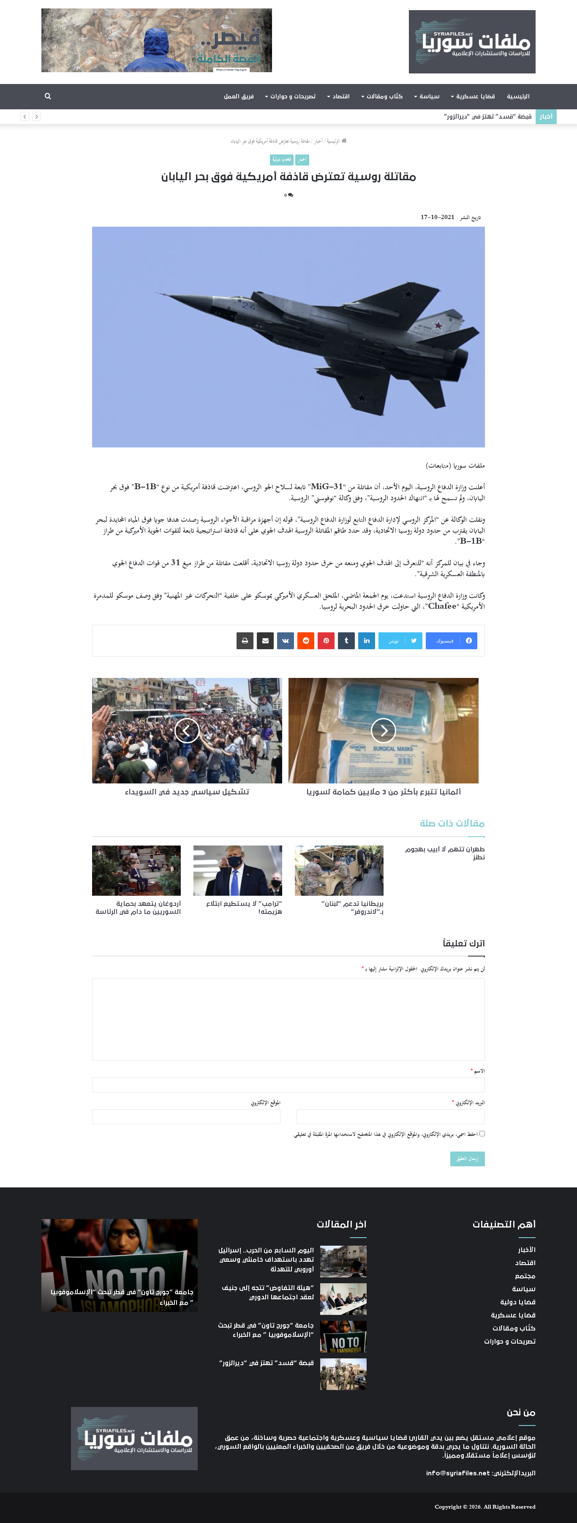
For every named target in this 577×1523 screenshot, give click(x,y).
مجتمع (525, 1276)
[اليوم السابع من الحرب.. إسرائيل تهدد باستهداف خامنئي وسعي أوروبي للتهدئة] (343, 1261)
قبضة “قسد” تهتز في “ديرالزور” (487, 116)
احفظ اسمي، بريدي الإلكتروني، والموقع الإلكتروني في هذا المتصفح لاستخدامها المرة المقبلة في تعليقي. (385, 1135)
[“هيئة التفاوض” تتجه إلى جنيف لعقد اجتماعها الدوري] (343, 1299)
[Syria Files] (472, 41)
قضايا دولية (281, 159)
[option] (119, 1265)
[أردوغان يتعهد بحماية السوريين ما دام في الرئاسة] (136, 870)
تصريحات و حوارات (293, 96)
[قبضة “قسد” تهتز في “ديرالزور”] (343, 1374)
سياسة (429, 96)
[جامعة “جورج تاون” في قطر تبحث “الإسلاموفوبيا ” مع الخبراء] (343, 1336)
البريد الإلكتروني (468, 1103)
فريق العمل (239, 96)
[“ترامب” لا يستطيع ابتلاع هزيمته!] (237, 870)
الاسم (478, 1071)
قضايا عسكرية (475, 96)
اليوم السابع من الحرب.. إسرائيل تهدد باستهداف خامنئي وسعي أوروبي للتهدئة (266, 1259)
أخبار (318, 141)
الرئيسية (518, 96)
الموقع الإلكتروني (265, 1103)
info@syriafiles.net (458, 1473)
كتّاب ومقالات (385, 96)
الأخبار (527, 1250)
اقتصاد (341, 96)
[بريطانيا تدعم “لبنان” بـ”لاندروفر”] (339, 870)
